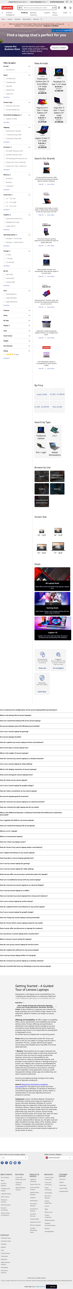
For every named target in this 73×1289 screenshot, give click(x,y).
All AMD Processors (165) (5, 155)
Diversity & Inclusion (4, 1201)
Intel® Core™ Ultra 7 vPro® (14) (5, 166)
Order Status (63, 1185)
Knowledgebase (49, 1231)
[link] (71, 2)
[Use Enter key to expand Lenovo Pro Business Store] (27, 2)
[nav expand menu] (3, 12)
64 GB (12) (5, 178)
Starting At (42, 92)
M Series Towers (5, 1253)
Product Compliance (48, 1216)
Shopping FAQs (63, 1191)
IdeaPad (3, 1247)
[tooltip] (21, 115)
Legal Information (6, 1194)
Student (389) (5, 282)
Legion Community (48, 1189)
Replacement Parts (35, 1222)
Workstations (34, 1200)
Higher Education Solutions (20, 1189)
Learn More (50, 184)
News (2, 1180)
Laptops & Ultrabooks (33, 1180)
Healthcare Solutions (19, 1183)
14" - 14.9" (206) (5, 202)
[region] (36, 50)
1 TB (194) (5, 259)
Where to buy (48, 1212)
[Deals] (5, 19)
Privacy (3, 1280)
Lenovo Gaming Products (34, 1188)
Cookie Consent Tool (11, 1280)
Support (61, 1182)
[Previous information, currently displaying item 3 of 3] (4, 25)
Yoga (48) (5, 86)
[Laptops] (13, 19)
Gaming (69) (5, 278)
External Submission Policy (39, 1280)
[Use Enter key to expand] (62, 8)
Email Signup (48, 1193)
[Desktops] (21, 19)
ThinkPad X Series (6, 1241)
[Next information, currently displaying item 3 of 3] (69, 25)
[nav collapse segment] (70, 12)
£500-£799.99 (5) (5, 298)
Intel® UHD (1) (5, 226)
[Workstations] (31, 19)
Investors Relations (3, 1184)
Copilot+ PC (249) (5, 119)
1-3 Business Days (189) (5, 135)
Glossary (47, 1228)
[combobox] (20, 8)
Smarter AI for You (35, 1184)
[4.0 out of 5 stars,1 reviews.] (59, 118)
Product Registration (48, 1202)
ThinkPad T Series (6, 1238)
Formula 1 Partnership (4, 1209)
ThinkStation (4, 1267)
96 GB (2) (5, 182)
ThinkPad (3, 1244)
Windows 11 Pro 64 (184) (5, 239)
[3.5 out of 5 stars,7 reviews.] (42, 118)
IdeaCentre (4, 1259)
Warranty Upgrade (35, 1225)
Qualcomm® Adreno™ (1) (5, 218)
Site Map (28, 1280)
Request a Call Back (59, 48)
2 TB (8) (5, 255)
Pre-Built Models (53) (5, 110)
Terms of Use (21, 1280)
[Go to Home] (7, 8)
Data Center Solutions (33, 1205)
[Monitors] (39, 19)
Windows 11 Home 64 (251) (5, 242)
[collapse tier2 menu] (41, 19)
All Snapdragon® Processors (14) (5, 158)
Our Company (5, 1177)
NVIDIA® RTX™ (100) (5, 222)
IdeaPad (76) (5, 90)
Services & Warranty (33, 1215)
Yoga (2, 1250)
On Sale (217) (5, 70)
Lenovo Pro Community (48, 1183)
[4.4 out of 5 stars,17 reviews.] (42, 89)
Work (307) (5, 274)
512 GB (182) (5, 262)
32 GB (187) (5, 186)
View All (41, 184)
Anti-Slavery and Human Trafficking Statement (60, 1280)
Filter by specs (10, 63)
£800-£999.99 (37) (5, 302)
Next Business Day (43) (5, 131)
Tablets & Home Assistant (34, 1193)
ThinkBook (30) (5, 82)
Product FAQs (63, 1188)
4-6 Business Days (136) (5, 138)
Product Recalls (34, 1219)
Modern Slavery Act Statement (5, 1214)
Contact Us (62, 1179)
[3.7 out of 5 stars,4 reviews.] (42, 143)
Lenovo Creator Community (49, 1178)
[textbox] (58, 1158)
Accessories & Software (34, 1210)
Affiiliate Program (50, 1220)
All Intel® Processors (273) (5, 151)
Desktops (32, 1197)
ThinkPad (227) (5, 79)
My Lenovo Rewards (48, 1197)
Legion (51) (5, 94)
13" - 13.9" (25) (5, 198)
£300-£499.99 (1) (5, 294)
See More (7, 97)
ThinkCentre (4, 1256)
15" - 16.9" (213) (5, 206)
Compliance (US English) (5, 1190)
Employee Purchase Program (50, 1224)
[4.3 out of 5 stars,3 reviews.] (59, 87)
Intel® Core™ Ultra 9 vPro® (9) (5, 162)
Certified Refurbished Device (33, 1230)
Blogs (46, 1209)
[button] (67, 2)
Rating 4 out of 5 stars (5, 355)
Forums (47, 1206)
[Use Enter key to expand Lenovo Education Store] (47, 2)
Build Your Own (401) (5, 106)
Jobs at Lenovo (5, 1197)
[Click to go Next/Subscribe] (25, 1158)
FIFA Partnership (5, 1205)
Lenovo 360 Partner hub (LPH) (21, 1178)
